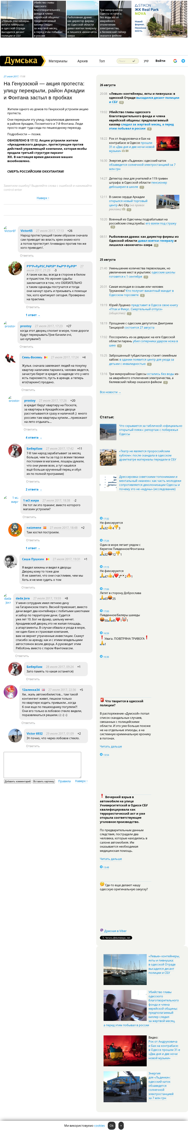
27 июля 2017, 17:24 (65, 357)
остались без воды (160, 374)
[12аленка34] (10, 698)
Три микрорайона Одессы (128, 374)
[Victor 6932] (15, 741)
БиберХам (35, 449)
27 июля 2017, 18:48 (63, 528)
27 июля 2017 (11, 76)
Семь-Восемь (32, 357)
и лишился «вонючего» (143, 243)
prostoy (25, 326)
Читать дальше (111, 746)
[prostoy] (10, 326)
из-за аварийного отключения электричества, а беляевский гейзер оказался (144, 378)
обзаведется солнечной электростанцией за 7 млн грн (142, 167)
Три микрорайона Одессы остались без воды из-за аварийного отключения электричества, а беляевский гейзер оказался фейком (113, 22)
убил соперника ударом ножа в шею (143, 343)
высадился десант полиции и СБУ (144, 100)
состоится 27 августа (139, 327)
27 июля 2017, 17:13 (50, 231)
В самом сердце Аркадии (127, 197)
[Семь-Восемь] (10, 365)
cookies (99, 1126)
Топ (102, 61)
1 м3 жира (31, 500)
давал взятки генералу (156, 241)
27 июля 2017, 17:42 (60, 449)
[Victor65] (10, 231)
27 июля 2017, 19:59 (47, 598)
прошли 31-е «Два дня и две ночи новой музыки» (131, 147)
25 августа (108, 260)
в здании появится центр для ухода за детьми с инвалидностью (141, 361)
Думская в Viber (115, 931)
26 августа (108, 85)
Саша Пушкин (33, 559)
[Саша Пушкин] (10, 567)
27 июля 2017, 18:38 (56, 500)
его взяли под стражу (161, 223)
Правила (64, 781)
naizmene (34, 528)
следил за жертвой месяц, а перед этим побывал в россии (141, 126)
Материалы (58, 61)
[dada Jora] (7, 603)
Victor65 (26, 231)
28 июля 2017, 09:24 (60, 667)
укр (146, 61)
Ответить (27, 256)
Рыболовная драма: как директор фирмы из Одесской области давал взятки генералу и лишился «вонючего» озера (82, 26)
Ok (112, 1126)
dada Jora (23, 598)
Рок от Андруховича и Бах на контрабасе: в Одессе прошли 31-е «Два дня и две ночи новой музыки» (164, 1049)
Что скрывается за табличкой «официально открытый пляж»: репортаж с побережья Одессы (150, 430)
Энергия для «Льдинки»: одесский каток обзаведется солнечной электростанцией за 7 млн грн (161, 1085)
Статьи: (107, 416)
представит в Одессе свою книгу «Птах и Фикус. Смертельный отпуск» (143, 307)
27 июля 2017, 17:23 (49, 326)
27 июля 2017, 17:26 (53, 400)
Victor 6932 (35, 734)
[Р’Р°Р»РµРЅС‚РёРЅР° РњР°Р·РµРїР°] (15, 274)
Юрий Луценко (120, 305)
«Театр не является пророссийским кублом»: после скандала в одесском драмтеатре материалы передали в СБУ (147, 455)
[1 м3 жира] (11, 502)
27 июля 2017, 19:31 (66, 559)
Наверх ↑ (43, 198)
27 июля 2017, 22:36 (62, 690)
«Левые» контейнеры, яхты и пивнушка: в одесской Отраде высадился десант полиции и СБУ (15, 28)
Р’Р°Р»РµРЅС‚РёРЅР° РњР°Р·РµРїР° (52, 266)
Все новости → (110, 392)
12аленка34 (31, 690)
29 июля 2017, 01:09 (60, 734)
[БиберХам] (15, 456)
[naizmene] (15, 536)
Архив (82, 61)
